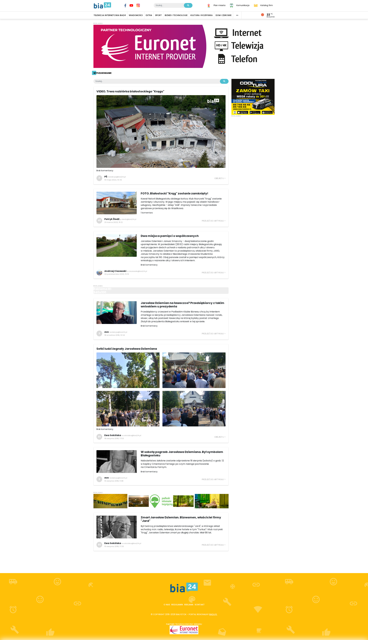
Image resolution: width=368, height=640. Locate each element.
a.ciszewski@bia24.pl (137, 271)
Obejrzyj (219, 178)
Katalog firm (266, 5)
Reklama (188, 604)
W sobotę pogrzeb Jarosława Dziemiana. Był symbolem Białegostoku (182, 453)
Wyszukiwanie (102, 73)
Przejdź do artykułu (213, 220)
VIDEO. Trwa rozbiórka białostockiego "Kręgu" (130, 91)
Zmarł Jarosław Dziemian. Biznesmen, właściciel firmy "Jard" (181, 519)
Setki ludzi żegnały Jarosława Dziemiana (126, 349)
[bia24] (102, 5)
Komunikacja (242, 5)
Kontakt (200, 604)
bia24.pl (213, 614)
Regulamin (177, 604)
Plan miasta (219, 5)
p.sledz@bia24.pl (128, 219)
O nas (167, 604)
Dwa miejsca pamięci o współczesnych (170, 236)
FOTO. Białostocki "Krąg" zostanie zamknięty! (174, 193)
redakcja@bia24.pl (117, 176)
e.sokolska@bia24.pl (131, 435)
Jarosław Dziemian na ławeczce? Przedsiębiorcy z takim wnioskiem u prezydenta (182, 304)
